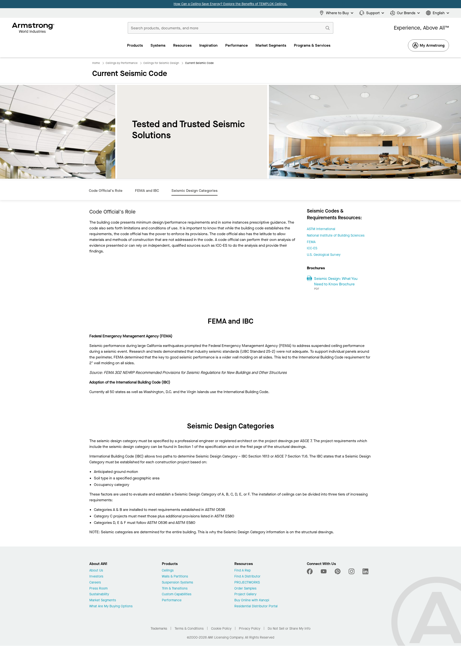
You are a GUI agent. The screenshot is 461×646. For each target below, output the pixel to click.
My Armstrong (432, 45)
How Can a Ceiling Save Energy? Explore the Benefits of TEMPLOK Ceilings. (230, 4)
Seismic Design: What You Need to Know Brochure (336, 281)
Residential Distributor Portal (256, 606)
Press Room (98, 589)
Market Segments (102, 600)
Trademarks (159, 628)
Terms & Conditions (189, 628)
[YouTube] (324, 571)
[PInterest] (338, 571)
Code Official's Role (105, 190)
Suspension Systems (177, 583)
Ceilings (168, 571)
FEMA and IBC (147, 190)
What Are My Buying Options (111, 606)
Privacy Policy (249, 628)
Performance (172, 600)
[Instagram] (351, 571)
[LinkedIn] (365, 571)
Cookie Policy (221, 628)
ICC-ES (312, 248)
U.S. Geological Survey (323, 254)
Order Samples (245, 589)
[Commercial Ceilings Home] (33, 28)
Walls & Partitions (175, 577)
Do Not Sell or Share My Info (289, 628)
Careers (95, 583)
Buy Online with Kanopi (251, 600)
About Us (96, 571)
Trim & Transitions (175, 589)
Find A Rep (242, 571)
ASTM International (321, 229)
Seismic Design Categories (194, 190)
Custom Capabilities (176, 594)
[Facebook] (310, 571)
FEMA (311, 242)
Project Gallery (245, 594)
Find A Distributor (247, 577)
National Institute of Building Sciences (335, 235)
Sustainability (99, 594)
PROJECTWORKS (247, 583)
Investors (96, 577)
